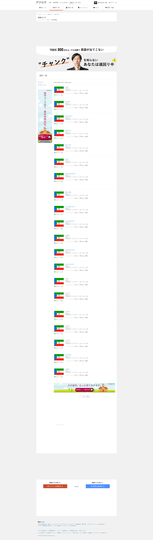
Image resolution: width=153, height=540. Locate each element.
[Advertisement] (76, 34)
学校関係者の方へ (52, 530)
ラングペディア (55, 524)
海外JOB (84, 524)
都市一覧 (57, 7)
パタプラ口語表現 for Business (45, 525)
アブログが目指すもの (42, 530)
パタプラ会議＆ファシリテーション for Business (64, 525)
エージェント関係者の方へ (63, 530)
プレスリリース (96, 532)
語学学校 (55, 2)
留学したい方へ (82, 530)
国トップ (43, 7)
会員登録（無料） (104, 2)
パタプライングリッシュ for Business (96, 524)
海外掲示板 (78, 524)
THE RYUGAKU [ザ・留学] (44, 524)
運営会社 (85, 532)
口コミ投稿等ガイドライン (50, 532)
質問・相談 (110, 7)
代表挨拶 (90, 532)
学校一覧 (70, 7)
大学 (50, 2)
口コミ (97, 7)
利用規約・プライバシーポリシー (64, 532)
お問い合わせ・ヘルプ (77, 532)
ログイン (112, 2)
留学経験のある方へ (74, 530)
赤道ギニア (42, 17)
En (116, 2)
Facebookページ (104, 532)
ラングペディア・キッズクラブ (67, 524)
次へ (88, 396)
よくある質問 (41, 532)
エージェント (84, 7)
